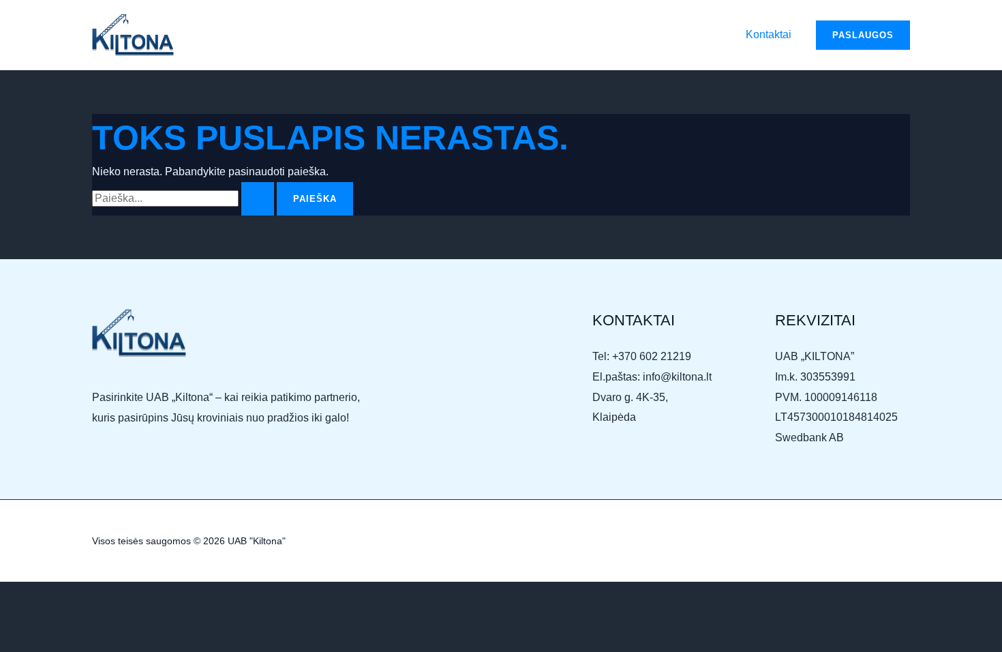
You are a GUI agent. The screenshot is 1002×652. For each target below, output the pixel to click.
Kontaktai (768, 34)
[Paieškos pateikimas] (257, 199)
